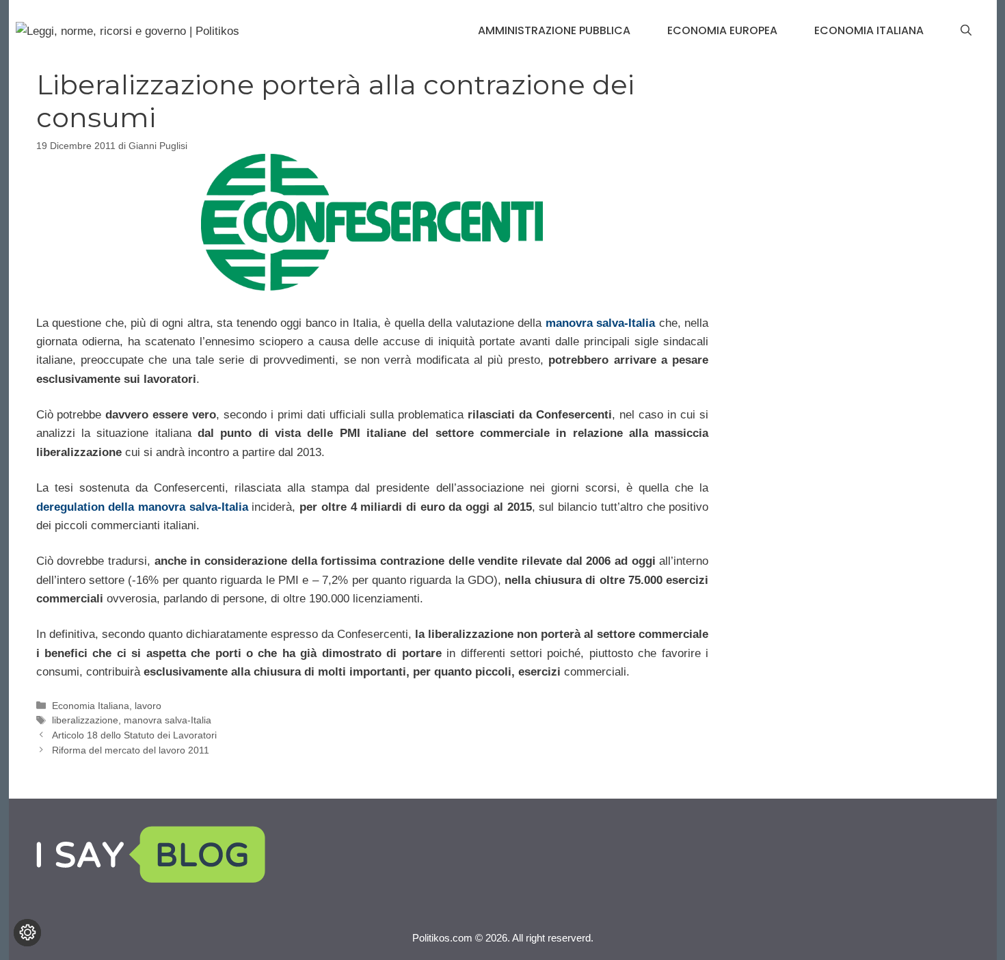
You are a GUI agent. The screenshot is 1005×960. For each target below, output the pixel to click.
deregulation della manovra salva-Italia (142, 507)
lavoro (148, 705)
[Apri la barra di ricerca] (966, 31)
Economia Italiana (869, 30)
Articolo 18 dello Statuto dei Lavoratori (134, 735)
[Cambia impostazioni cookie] (27, 932)
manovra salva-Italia (601, 323)
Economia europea (722, 30)
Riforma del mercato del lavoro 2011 (130, 750)
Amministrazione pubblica (554, 30)
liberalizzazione (85, 720)
